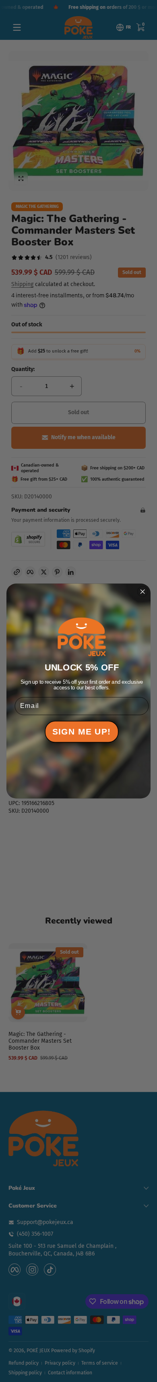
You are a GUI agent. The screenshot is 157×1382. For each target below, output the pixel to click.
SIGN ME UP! (81, 732)
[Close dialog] (142, 591)
